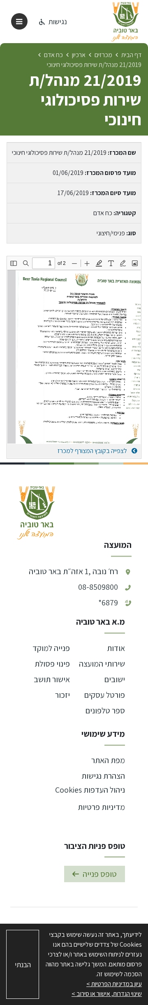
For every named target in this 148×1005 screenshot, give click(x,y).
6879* (108, 602)
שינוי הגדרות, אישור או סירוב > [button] (107, 993)
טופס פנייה (100, 874)
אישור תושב (52, 679)
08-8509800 (98, 587)
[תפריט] (19, 21)
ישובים (114, 679)
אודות (116, 648)
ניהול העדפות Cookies (90, 789)
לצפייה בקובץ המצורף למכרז (93, 450)
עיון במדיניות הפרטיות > (114, 984)
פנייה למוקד (51, 648)
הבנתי (23, 964)
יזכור (62, 695)
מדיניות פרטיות (101, 807)
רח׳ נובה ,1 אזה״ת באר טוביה (73, 571)
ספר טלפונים (105, 710)
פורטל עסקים (104, 695)
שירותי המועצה (102, 663)
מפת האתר (108, 760)
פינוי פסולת (52, 663)
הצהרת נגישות (103, 775)
